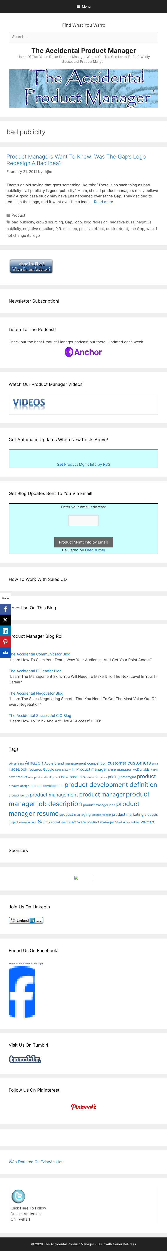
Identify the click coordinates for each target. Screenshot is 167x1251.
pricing (114, 776)
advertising (16, 763)
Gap (68, 222)
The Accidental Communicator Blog (39, 654)
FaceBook (18, 769)
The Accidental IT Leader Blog (35, 671)
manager (124, 769)
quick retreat (117, 229)
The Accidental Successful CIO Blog (40, 715)
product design (19, 786)
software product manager (93, 822)
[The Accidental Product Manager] (22, 1017)
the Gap (137, 229)
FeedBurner (95, 550)
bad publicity (23, 222)
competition (97, 763)
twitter (135, 822)
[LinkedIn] (5, 631)
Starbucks (122, 822)
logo (78, 222)
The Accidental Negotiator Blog (36, 693)
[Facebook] (5, 609)
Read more (103, 202)
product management (54, 795)
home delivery (63, 769)
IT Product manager (89, 769)
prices (103, 777)
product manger (101, 814)
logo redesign (96, 222)
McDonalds (141, 770)
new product (18, 777)
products (151, 814)
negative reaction (38, 229)
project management (23, 822)
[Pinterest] (5, 641)
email (155, 763)
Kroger (112, 769)
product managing (75, 814)
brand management (70, 763)
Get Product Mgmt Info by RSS (83, 464)
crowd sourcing (49, 222)
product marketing (128, 814)
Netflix (154, 769)
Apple (48, 763)
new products (73, 777)
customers (139, 763)
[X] (5, 620)
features (35, 769)
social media (60, 822)
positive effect (91, 229)
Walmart (147, 822)
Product (18, 215)
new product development (44, 777)
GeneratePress (124, 1244)
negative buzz (122, 222)
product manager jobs (99, 805)
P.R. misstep (66, 229)
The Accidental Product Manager (83, 50)
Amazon (34, 763)
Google (48, 769)
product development (46, 786)
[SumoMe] (5, 652)
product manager (102, 794)
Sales (44, 821)
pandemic (92, 777)
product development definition (111, 784)
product (146, 776)
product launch (19, 795)
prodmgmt (128, 777)
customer (117, 763)
